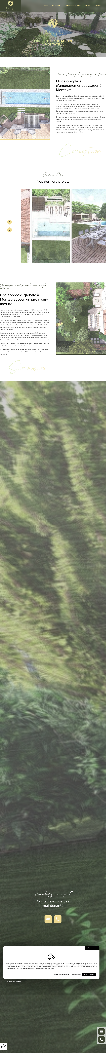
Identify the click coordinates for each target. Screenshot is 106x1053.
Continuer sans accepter (13, 981)
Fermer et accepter (93, 948)
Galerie (87, 6)
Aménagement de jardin (73, 6)
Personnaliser (76, 974)
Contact (97, 6)
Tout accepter (89, 974)
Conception (56, 6)
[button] (48, 919)
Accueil (45, 6)
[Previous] (9, 229)
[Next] (9, 222)
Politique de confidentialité (62, 974)
